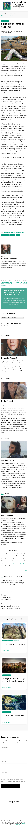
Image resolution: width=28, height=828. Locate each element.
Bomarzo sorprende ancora (13, 644)
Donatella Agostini (7, 31)
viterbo (18, 235)
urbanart (12, 235)
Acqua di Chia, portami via (13, 716)
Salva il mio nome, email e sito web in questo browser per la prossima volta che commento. (13, 780)
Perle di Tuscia (5, 21)
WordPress (19, 824)
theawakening (5, 235)
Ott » (25, 570)
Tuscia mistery (15, 640)
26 (20, 563)
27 (24, 563)
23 (9, 563)
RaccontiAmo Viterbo (19, 3)
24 (13, 563)
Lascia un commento (7, 33)
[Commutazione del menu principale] (2, 5)
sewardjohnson (20, 232)
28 (2, 566)
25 (17, 563)
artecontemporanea (10, 232)
